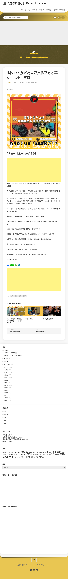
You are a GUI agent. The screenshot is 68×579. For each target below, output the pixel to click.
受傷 (54, 452)
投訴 (45, 454)
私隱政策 (55, 10)
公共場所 (30, 452)
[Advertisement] (34, 33)
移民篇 (6, 390)
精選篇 (6, 361)
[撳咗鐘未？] (63, 17)
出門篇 (6, 377)
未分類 (6, 358)
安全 (15, 454)
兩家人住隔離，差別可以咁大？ (11, 438)
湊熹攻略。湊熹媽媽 (10, 353)
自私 (11, 456)
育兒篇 (6, 395)
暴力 (56, 454)
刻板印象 (41, 452)
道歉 (36, 457)
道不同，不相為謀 (7, 442)
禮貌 (16, 296)
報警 (7, 454)
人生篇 (6, 372)
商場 (63, 452)
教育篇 (6, 382)
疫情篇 (6, 387)
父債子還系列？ (48, 319)
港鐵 (58, 454)
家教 (25, 455)
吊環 (5, 411)
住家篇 (6, 375)
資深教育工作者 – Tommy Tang (12, 355)
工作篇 (6, 380)
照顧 (62, 454)
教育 (52, 454)
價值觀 (24, 452)
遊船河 (6, 414)
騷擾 (40, 457)
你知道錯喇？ (6, 436)
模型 (5, 420)
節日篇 (6, 392)
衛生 (15, 457)
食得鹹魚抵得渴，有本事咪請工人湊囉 (13, 440)
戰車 (5, 417)
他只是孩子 (12, 452)
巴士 (33, 455)
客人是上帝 (19, 455)
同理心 (59, 452)
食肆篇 (6, 400)
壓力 (10, 454)
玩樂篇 (9, 82)
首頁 (22, 10)
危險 (47, 452)
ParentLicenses (32, 82)
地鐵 (5, 454)
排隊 (12, 296)
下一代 (7, 452)
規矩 (17, 457)
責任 (23, 457)
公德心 (37, 452)
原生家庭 (50, 452)
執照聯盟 (41, 10)
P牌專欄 (34, 10)
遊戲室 (24, 296)
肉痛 (5, 424)
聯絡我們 (62, 10)
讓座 (20, 457)
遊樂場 (33, 457)
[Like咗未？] (55, 17)
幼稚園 (36, 454)
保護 (16, 452)
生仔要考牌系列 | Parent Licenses (25, 3)
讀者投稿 (27, 10)
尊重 (29, 454)
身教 (20, 296)
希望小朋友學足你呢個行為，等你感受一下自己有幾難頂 (14, 321)
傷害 (19, 452)
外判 (12, 454)
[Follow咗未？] (59, 17)
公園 (34, 452)
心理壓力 (40, 454)
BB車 (3, 452)
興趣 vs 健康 (29, 319)
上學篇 (6, 367)
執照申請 (48, 10)
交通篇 (6, 370)
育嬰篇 (6, 398)
